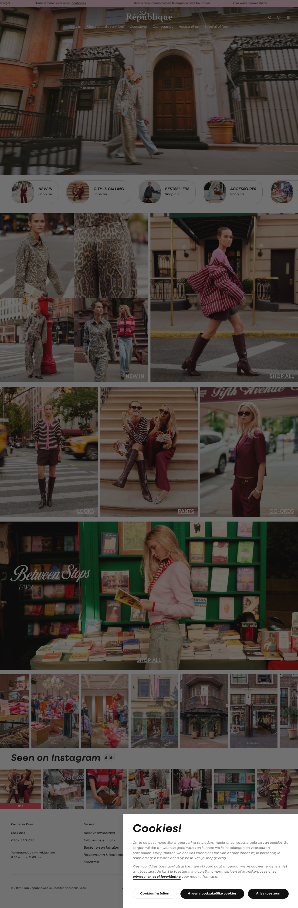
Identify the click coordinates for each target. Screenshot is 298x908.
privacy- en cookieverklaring (157, 877)
